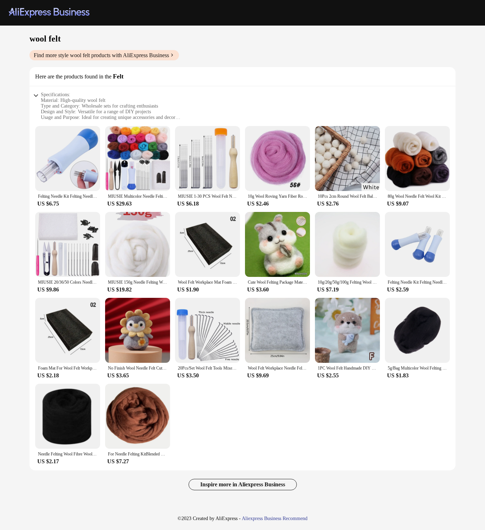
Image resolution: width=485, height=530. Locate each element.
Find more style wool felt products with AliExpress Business (101, 55)
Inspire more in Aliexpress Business (242, 484)
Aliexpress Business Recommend (274, 518)
